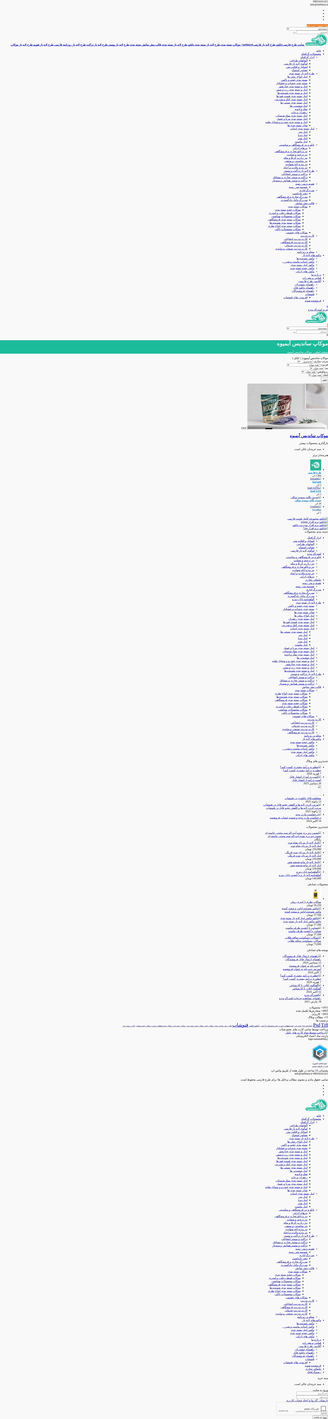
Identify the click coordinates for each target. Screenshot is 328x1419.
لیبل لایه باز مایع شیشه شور (305, 865)
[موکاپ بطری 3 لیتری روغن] (315, 898)
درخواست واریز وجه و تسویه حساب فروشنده (295, 817)
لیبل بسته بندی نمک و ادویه (299, 654)
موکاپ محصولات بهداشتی (286, 216)
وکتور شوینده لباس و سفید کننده (303, 911)
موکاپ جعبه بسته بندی (288, 209)
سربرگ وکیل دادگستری (294, 200)
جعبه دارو (298, 1026)
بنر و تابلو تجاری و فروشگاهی (291, 151)
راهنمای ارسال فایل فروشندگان (303, 959)
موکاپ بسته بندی (298, 206)
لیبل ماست (301, 141)
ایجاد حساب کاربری (297, 1400)
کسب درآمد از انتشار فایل (306, 780)
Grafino (316, 509)
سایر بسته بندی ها (297, 125)
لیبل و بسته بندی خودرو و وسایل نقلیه (286, 122)
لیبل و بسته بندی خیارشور (293, 86)
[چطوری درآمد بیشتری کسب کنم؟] (300, 767)
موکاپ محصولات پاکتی (288, 229)
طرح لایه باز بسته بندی (301, 73)
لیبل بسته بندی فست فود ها (292, 96)
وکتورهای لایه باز (311, 255)
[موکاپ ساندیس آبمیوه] (287, 428)
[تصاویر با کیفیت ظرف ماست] (303, 927)
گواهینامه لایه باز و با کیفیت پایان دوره (300, 875)
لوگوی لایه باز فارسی (296, 63)
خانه (318, 50)
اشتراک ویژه (314, 553)
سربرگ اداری (306, 190)
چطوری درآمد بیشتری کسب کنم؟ (302, 770)
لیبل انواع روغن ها (297, 76)
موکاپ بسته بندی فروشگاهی (284, 219)
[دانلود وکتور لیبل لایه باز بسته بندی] (300, 918)
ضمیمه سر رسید (298, 187)
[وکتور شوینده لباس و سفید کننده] (301, 908)
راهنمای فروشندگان (303, 290)
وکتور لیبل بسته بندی (302, 264)
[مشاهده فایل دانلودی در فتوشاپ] (315, 794)
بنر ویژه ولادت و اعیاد (295, 167)
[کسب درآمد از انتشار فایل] (305, 776)
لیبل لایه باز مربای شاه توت (306, 845)
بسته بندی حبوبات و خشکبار (292, 83)
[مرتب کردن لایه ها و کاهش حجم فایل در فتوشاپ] (292, 804)
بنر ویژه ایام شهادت (296, 164)
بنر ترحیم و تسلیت (297, 154)
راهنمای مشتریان (304, 284)
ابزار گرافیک (307, 57)
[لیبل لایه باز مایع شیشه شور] (304, 862)
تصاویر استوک (300, 70)
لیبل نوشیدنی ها (299, 105)
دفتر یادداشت (300, 193)
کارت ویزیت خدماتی (296, 245)
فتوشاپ (309, 294)
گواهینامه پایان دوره (303, 599)
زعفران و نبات (299, 112)
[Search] (294, 32)
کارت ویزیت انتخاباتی (296, 238)
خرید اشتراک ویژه (318, 309)
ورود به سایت (320, 1417)
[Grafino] (315, 506)
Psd (316, 1025)
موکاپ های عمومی (297, 232)
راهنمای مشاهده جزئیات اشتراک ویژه (300, 998)
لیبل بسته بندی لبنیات (302, 128)
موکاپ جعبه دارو (179, 1026)
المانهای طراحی (299, 60)
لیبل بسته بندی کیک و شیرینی (291, 99)
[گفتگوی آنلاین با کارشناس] (305, 985)
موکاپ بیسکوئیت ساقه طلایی (304, 940)
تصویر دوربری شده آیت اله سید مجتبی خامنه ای (294, 836)
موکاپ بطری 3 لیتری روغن (305, 901)
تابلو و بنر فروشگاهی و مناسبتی (296, 144)
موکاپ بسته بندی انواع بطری (284, 226)
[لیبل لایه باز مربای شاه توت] (304, 842)
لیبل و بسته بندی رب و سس (292, 89)
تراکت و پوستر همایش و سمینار (290, 180)
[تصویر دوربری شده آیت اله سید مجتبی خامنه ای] (293, 832)
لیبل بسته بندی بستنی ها (294, 102)
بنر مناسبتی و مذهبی (296, 161)
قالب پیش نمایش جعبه (223, 1026)
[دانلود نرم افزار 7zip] (315, 528)
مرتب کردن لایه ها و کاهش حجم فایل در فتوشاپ (293, 807)
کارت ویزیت (307, 235)
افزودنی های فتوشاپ (295, 297)
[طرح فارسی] (315, 469)
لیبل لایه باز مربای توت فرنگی (304, 855)
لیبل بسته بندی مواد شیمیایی (292, 115)
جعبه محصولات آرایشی (269, 1026)
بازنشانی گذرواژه (318, 1400)
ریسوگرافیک (314, 1372)
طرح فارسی (314, 472)
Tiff (324, 1025)
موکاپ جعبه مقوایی (143, 1026)
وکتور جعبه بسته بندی (302, 268)
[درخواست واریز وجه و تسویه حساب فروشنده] (308, 814)
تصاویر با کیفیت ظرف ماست (304, 931)
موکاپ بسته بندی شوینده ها (285, 222)
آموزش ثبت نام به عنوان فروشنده (302, 969)
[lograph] (315, 478)
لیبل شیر (303, 138)
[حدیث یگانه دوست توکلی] (306, 497)
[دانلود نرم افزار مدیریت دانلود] (310, 525)
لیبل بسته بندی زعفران (301, 618)
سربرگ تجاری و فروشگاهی (292, 196)
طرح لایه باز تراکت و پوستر (299, 170)
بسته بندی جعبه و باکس (294, 79)
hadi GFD (315, 491)
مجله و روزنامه (305, 251)
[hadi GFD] (314, 487)
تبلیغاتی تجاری (313, 579)
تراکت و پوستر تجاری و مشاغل (290, 177)
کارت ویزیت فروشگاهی (294, 242)
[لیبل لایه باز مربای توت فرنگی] (303, 852)
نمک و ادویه (301, 109)
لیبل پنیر (303, 131)
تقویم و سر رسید (304, 183)
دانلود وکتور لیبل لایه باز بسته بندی (302, 921)
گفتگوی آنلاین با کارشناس (306, 988)
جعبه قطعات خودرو (286, 1026)
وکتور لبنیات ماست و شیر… (298, 261)
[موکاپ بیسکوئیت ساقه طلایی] (303, 937)
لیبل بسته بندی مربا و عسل (292, 118)
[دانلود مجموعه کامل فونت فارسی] (307, 518)
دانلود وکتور (254, 1025)
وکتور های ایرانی (305, 271)
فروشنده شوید (313, 300)
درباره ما (316, 274)
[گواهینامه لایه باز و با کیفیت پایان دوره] (308, 871)
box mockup (307, 1026)
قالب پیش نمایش (304, 203)
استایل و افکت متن (297, 66)
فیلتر (324, 380)
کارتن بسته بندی (128, 1026)
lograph (316, 481)
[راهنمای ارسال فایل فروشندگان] (301, 956)
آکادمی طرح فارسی (309, 281)
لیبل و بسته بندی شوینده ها (292, 92)
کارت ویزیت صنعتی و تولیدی (291, 248)
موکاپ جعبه (209, 1026)
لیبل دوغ (303, 135)
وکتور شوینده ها (305, 258)
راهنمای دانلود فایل (303, 287)
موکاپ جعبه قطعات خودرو (162, 1026)
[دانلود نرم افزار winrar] (314, 521)
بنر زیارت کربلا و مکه (296, 157)
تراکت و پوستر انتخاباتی (294, 174)
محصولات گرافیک (311, 53)
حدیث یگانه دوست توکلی (308, 500)
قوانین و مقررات (311, 277)
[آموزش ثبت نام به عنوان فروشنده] (305, 965)
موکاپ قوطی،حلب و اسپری (285, 213)
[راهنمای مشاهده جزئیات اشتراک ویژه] (312, 995)
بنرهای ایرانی (300, 148)
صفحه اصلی (321, 352)
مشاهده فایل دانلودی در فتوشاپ (303, 798)
